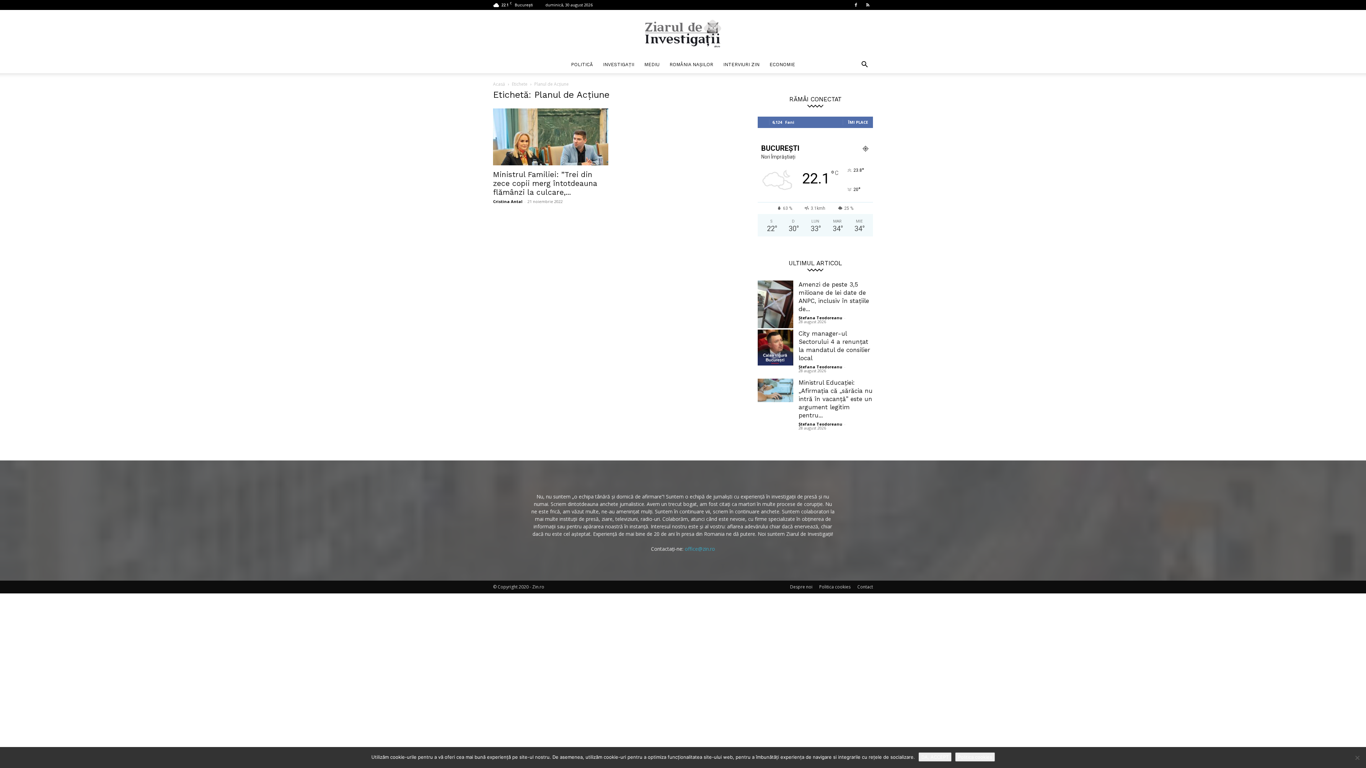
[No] (1357, 757)
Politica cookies (835, 587)
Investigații (618, 64)
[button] (864, 65)
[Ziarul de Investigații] (683, 33)
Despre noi (801, 587)
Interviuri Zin (741, 64)
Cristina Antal (508, 201)
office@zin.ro (700, 548)
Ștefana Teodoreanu (820, 317)
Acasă (499, 84)
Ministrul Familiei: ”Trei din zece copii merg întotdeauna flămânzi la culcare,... (545, 183)
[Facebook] (856, 5)
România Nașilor (691, 64)
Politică (582, 64)
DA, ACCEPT (935, 757)
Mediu (652, 64)
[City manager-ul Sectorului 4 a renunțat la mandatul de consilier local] (775, 348)
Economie (782, 64)
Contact (865, 587)
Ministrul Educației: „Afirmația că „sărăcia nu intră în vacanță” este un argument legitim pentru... (836, 399)
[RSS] (867, 5)
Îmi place (858, 122)
